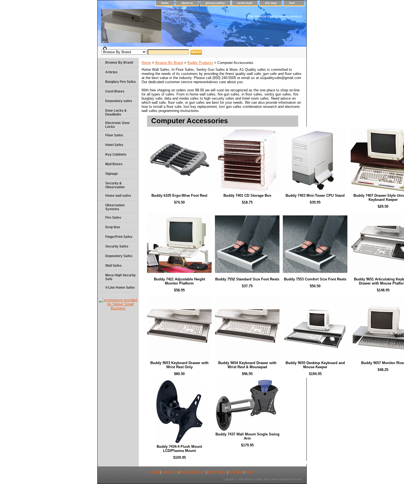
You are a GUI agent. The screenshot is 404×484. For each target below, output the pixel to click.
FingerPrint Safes (118, 237)
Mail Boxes (114, 164)
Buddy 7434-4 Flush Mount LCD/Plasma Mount (179, 448)
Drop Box (112, 227)
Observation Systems (114, 207)
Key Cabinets (115, 154)
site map (270, 2)
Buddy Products (200, 63)
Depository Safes (118, 256)
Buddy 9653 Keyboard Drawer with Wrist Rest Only (179, 365)
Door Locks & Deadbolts (116, 112)
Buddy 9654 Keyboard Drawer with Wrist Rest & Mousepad (247, 365)
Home (146, 63)
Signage (111, 174)
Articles (111, 72)
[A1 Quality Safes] (166, 28)
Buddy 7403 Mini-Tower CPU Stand (315, 195)
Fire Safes (113, 218)
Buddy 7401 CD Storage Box (247, 195)
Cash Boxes (114, 91)
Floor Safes (114, 135)
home (165, 2)
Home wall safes (118, 196)
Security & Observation (114, 185)
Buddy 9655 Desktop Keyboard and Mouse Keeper (315, 365)
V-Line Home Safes (120, 287)
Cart (292, 2)
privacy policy (215, 2)
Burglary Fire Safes (120, 82)
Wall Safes (113, 266)
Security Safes (116, 246)
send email (244, 2)
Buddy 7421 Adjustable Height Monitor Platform (179, 281)
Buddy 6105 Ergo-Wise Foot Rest (179, 195)
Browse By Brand (169, 63)
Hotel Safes (114, 145)
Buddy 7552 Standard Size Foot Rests (247, 279)
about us (187, 2)
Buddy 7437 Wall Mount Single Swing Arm (247, 436)
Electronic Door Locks (117, 125)
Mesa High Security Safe (120, 277)
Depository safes (118, 101)
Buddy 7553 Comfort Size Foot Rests (315, 279)
